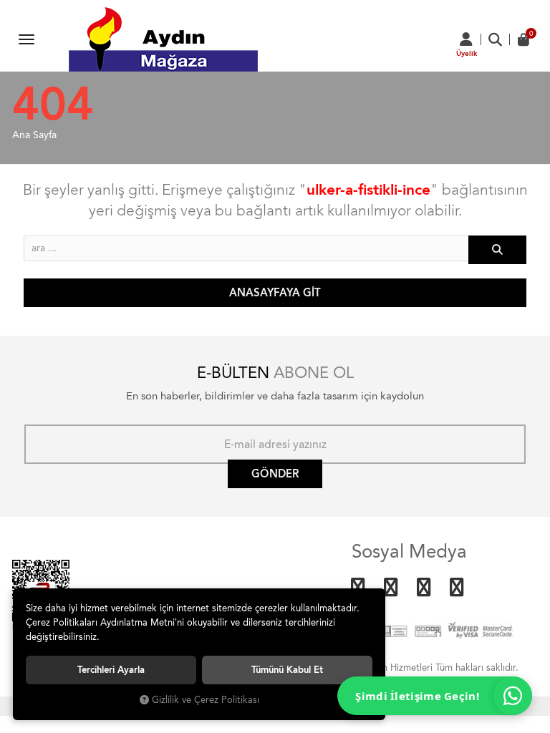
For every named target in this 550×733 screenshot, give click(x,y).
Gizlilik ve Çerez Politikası (205, 699)
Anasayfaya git (275, 292)
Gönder (275, 473)
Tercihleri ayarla (111, 669)
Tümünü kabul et (287, 669)
